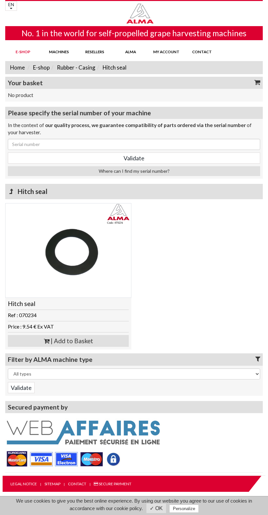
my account (166, 51)
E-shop (23, 51)
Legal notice (23, 483)
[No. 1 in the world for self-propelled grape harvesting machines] (134, 13)
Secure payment (114, 483)
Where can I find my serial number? (134, 171)
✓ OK (156, 508)
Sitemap (52, 483)
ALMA (130, 51)
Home (17, 67)
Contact (202, 51)
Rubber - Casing (75, 67)
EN (11, 4)
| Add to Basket (71, 341)
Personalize (184, 508)
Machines (59, 51)
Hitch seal (114, 67)
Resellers (94, 51)
